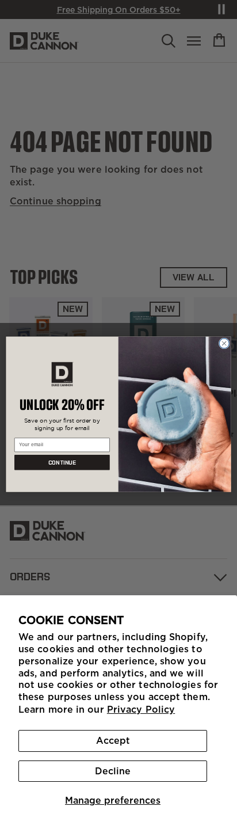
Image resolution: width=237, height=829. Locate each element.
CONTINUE (62, 462)
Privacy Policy (141, 709)
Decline (113, 771)
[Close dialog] (224, 343)
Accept (113, 740)
